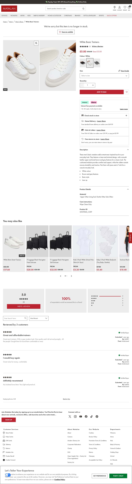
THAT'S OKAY (118, 476)
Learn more (124, 109)
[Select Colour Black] (83, 63)
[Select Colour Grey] (97, 63)
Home (5, 22)
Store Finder (9, 433)
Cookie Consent (10, 460)
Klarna (91, 452)
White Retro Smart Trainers (12, 260)
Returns (8, 448)
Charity (70, 448)
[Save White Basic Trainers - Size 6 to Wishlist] (60, 32)
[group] (6, 268)
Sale (111, 464)
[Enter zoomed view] (36, 43)
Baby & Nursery (115, 444)
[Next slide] (71, 276)
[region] (66, 475)
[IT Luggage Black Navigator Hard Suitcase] (37, 241)
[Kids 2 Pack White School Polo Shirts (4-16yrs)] (84, 241)
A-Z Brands (113, 460)
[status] (87, 85)
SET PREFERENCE (99, 476)
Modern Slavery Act (74, 440)
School (112, 456)
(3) (90, 46)
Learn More (101, 121)
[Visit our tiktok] (91, 416)
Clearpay (91, 456)
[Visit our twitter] (69, 416)
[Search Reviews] (25, 318)
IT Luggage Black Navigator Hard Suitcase (36, 261)
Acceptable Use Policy (95, 460)
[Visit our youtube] (80, 416)
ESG (69, 452)
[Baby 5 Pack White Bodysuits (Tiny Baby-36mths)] (107, 241)
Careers (70, 437)
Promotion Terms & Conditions (98, 440)
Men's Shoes (19, 22)
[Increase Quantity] (93, 85)
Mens (112, 437)
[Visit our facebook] (86, 416)
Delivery (8, 444)
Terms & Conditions (94, 444)
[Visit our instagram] (75, 416)
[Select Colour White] (90, 63)
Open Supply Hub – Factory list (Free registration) (77, 457)
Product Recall (10, 456)
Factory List (71, 462)
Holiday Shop (114, 452)
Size (81, 71)
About (69, 433)
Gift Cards (9, 440)
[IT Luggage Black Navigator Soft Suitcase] (60, 241)
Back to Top (66, 399)
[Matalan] (9, 9)
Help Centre (9, 437)
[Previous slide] (60, 276)
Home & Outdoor (115, 448)
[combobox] (104, 75)
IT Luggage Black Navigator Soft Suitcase (59, 261)
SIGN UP (8, 420)
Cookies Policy (59, 479)
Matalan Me (9, 452)
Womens (113, 433)
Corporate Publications (74, 444)
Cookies (91, 433)
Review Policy (93, 437)
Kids (111, 440)
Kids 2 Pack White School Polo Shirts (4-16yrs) (83, 261)
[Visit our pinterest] (96, 416)
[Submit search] (83, 9)
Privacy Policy (93, 448)
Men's (11, 22)
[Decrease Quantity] (82, 85)
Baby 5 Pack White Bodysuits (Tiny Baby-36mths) (106, 261)
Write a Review (97, 46)
